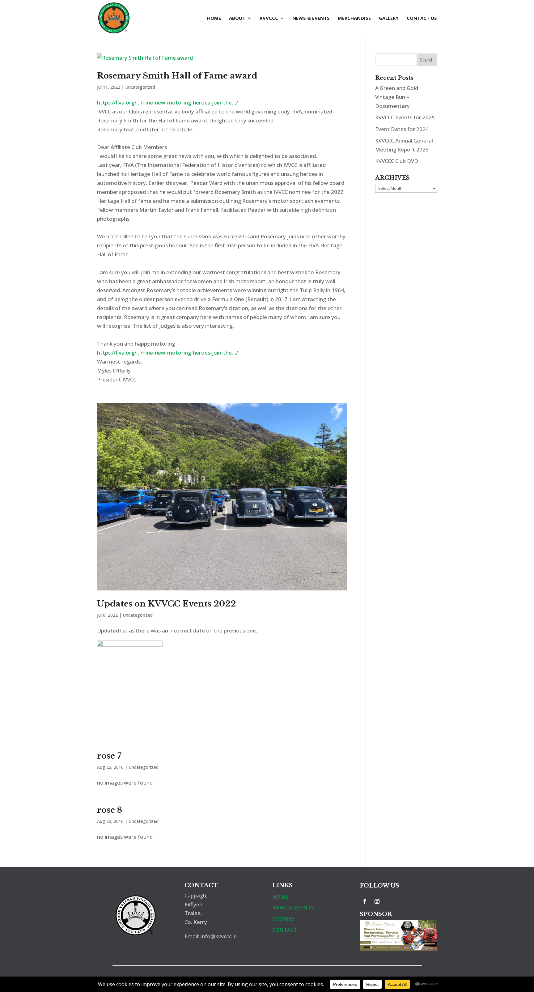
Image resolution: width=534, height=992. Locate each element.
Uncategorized (140, 87)
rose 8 (109, 810)
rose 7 (109, 756)
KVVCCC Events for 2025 (405, 117)
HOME (280, 896)
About (237, 18)
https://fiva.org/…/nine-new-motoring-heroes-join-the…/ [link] (167, 102)
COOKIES (283, 918)
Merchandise (354, 18)
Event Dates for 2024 (402, 129)
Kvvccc (269, 18)
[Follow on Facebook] (365, 901)
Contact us (422, 18)
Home (214, 18)
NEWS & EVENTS (293, 907)
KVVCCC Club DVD (396, 160)
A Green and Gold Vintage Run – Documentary (396, 96)
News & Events (311, 18)
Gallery (389, 18)
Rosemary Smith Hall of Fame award (177, 76)
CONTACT (284, 929)
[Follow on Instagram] (377, 901)
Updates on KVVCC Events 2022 (166, 604)
